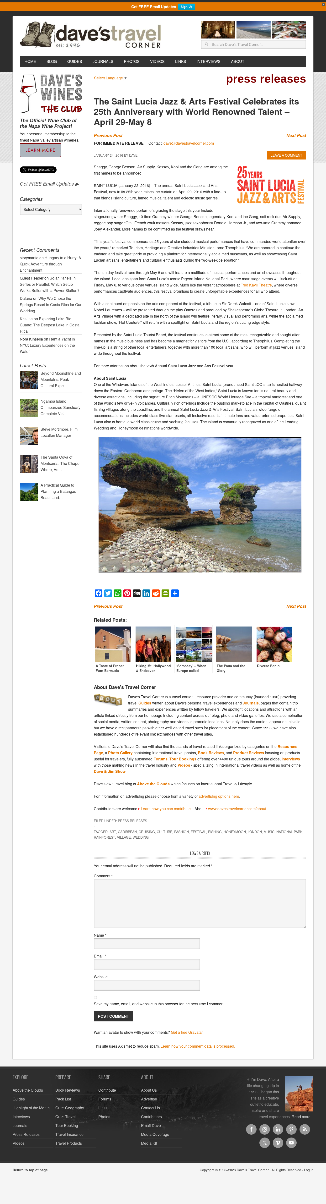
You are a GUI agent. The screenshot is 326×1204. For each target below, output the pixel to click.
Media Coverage (155, 1134)
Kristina (26, 318)
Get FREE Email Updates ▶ (49, 183)
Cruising (147, 831)
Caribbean (127, 831)
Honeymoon (235, 831)
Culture (164, 831)
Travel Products (68, 1143)
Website (101, 976)
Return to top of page (30, 1169)
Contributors (151, 1116)
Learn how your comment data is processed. (198, 1046)
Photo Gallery (120, 752)
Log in (308, 1169)
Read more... (302, 1116)
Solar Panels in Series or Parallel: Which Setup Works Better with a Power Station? (49, 284)
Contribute (107, 1090)
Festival (198, 831)
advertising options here (219, 796)
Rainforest (104, 837)
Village (124, 837)
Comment (103, 876)
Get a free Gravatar (187, 1032)
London (255, 831)
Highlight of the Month (31, 1108)
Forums (160, 759)
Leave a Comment (286, 155)
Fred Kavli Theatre (256, 285)
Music (269, 831)
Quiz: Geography (69, 1108)
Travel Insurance (69, 1134)
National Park (289, 831)
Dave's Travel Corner (91, 35)
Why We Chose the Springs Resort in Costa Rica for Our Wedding (50, 304)
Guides (144, 703)
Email (100, 956)
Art (113, 831)
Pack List (63, 1099)
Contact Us (150, 1108)
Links (102, 1108)
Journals (251, 703)
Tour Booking (66, 1125)
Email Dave (151, 1125)
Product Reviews (248, 752)
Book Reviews (211, 752)
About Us (149, 1090)
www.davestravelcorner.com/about (237, 808)
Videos (184, 765)
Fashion (181, 831)
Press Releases (132, 820)
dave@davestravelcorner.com (188, 143)
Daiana (26, 298)
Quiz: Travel (65, 1116)
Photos (104, 1116)
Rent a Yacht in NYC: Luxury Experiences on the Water (47, 345)
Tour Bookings (182, 759)
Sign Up (187, 6)
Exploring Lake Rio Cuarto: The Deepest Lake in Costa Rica (49, 325)
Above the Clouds (153, 783)
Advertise (149, 1099)
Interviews (291, 759)
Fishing (215, 831)
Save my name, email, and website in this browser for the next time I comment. (159, 1003)
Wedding (141, 837)
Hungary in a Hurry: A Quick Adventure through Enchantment (50, 264)
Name (100, 935)
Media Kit (149, 1143)
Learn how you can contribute (166, 808)
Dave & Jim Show (110, 771)
